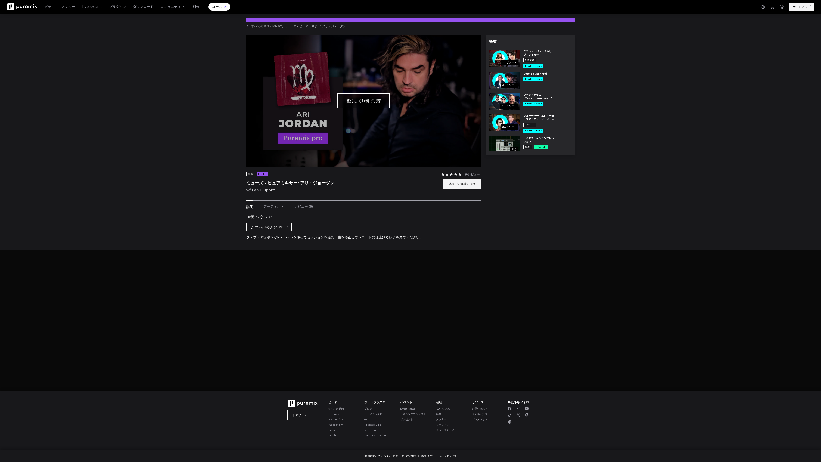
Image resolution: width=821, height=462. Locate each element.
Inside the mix (336, 424)
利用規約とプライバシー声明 (381, 456)
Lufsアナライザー (374, 414)
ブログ (368, 408)
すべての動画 (260, 26)
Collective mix (337, 430)
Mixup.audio (371, 430)
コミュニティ (170, 7)
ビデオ (49, 7)
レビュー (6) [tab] (303, 206)
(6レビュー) (473, 174)
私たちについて (445, 408)
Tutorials (333, 414)
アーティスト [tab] (273, 206)
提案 (493, 41)
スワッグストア (445, 430)
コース (217, 7)
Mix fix (277, 26)
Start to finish (336, 419)
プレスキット (479, 419)
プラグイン (117, 7)
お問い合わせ (479, 408)
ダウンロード (143, 7)
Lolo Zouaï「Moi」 (536, 73)
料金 (196, 7)
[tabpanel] (363, 227)
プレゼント (406, 419)
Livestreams (92, 7)
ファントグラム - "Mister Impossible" (537, 96)
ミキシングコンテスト (413, 414)
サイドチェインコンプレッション (538, 139)
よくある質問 (479, 414)
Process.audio (372, 424)
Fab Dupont (263, 190)
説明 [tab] (249, 207)
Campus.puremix (375, 435)
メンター (68, 7)
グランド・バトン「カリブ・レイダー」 (537, 53)
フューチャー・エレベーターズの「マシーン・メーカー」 (538, 117)
